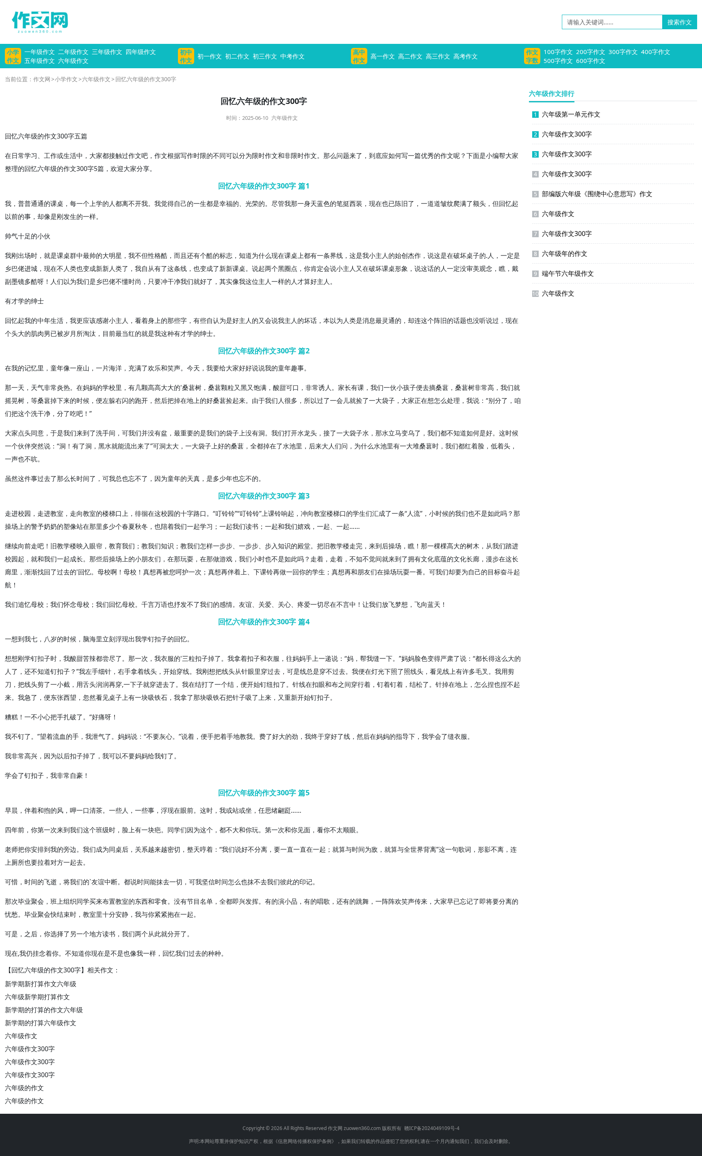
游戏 (225, 558)
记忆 (30, 368)
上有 (455, 671)
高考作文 (465, 56)
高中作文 (359, 56)
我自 (141, 268)
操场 (11, 526)
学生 (359, 513)
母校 (104, 571)
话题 (459, 320)
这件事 (27, 478)
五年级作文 (39, 60)
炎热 (63, 387)
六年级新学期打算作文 (37, 996)
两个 (271, 268)
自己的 (183, 203)
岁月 (69, 333)
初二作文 (237, 56)
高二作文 (410, 56)
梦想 (401, 604)
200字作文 (590, 52)
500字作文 (558, 60)
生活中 (73, 155)
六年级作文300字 (30, 1048)
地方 (95, 933)
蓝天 (433, 604)
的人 (108, 203)
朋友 (147, 558)
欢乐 (154, 368)
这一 (445, 849)
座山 (82, 368)
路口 (199, 513)
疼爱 (303, 604)
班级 (102, 829)
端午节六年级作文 (564, 273)
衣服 (167, 658)
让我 (368, 604)
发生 (69, 216)
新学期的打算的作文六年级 (44, 1009)
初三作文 (265, 56)
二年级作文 (73, 52)
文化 (427, 558)
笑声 (173, 368)
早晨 (11, 810)
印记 (305, 881)
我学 (141, 638)
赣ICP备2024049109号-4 (431, 1128)
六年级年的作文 (560, 253)
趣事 (297, 368)
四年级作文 (141, 52)
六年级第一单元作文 (567, 114)
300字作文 (623, 52)
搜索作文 (679, 22)
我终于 (314, 736)
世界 (416, 849)
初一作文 (209, 56)
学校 (108, 387)
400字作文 (655, 52)
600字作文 (590, 60)
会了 (441, 736)
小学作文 (13, 56)
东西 (141, 901)
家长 (344, 387)
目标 (494, 571)
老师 (11, 849)
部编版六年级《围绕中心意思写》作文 (593, 193)
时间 (82, 478)
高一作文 (382, 56)
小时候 (438, 513)
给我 (154, 755)
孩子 (409, 387)
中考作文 (292, 56)
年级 (30, 136)
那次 (11, 901)
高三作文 (438, 56)
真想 (149, 571)
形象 (401, 268)
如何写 (398, 155)
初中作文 (186, 56)
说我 (277, 320)
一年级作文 (39, 52)
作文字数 (532, 56)
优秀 (427, 155)
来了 (355, 155)
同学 (173, 829)
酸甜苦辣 (83, 658)
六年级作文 (73, 60)
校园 (24, 513)
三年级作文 (107, 52)
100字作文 (558, 52)
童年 (56, 368)
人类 (69, 268)
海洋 (115, 368)
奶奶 (50, 526)
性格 (154, 255)
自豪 (76, 775)
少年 (225, 478)
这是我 (359, 255)
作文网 (41, 79)
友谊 (245, 604)
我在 (188, 684)
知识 (167, 545)
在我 (11, 368)
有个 (199, 255)
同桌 (115, 849)
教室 (56, 513)
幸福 (225, 203)
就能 (117, 446)
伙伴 (24, 446)
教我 (147, 545)
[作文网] (36, 22)
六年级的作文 (24, 1087)
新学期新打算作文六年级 (40, 983)
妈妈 (89, 387)
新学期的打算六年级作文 (40, 1022)
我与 (141, 914)
